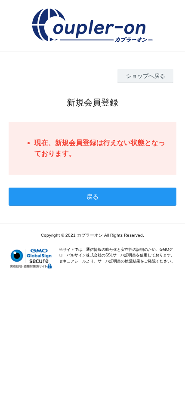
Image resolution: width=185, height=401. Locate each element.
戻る (92, 196)
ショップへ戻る (145, 76)
